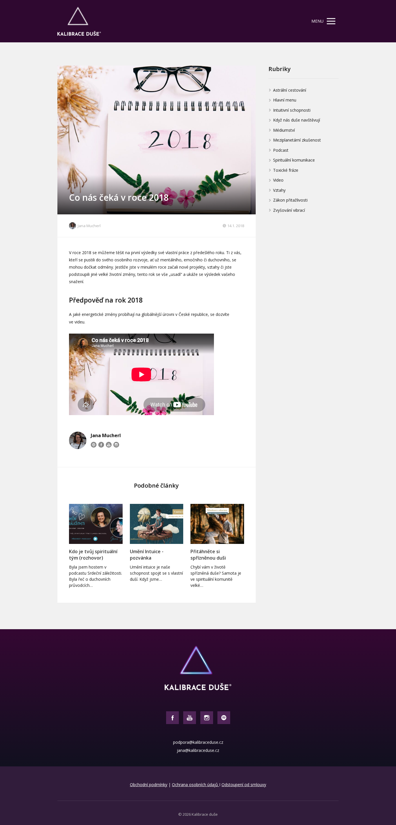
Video (278, 180)
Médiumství (284, 130)
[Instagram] (116, 445)
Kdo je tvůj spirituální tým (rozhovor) (93, 554)
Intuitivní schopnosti (291, 110)
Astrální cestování (289, 90)
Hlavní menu (284, 100)
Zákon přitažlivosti (290, 200)
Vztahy (279, 190)
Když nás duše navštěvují (296, 120)
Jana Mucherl (89, 225)
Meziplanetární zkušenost (297, 140)
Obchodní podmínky (148, 784)
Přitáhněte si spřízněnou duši (208, 554)
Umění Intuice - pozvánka (147, 554)
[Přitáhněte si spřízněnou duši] (217, 524)
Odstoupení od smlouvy (243, 784)
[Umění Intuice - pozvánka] (157, 524)
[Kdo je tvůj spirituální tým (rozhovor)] (96, 524)
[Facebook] (101, 445)
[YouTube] (109, 445)
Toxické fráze (285, 170)
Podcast (280, 150)
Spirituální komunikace (294, 160)
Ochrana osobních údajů (195, 784)
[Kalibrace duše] (79, 21)
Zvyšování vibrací (289, 210)
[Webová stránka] (94, 445)
